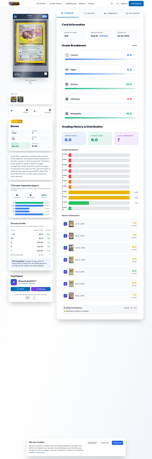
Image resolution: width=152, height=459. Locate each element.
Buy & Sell (41, 3)
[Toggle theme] (118, 4)
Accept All (117, 443)
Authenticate (71, 3)
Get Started (136, 3)
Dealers (82, 3)
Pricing (91, 3)
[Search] (112, 4)
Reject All (105, 443)
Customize (92, 443)
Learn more (40, 452)
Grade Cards (55, 3)
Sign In (124, 3)
